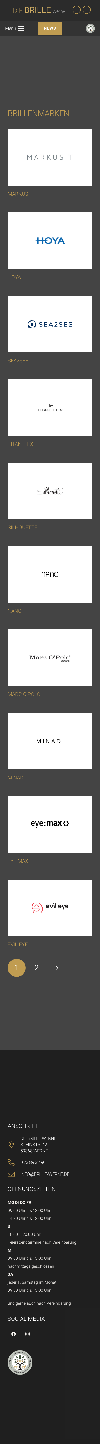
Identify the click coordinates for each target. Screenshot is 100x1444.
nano (15, 611)
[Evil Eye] (50, 908)
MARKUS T (20, 194)
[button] (14, 28)
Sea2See (18, 361)
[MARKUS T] (50, 157)
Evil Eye (18, 944)
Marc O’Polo (24, 694)
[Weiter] (57, 968)
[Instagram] (27, 1334)
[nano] (50, 574)
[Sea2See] (50, 324)
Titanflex (20, 444)
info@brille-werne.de (44, 1174)
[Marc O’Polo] (50, 657)
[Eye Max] (50, 824)
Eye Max (18, 861)
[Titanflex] (50, 407)
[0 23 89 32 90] (14, 1162)
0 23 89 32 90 (33, 1162)
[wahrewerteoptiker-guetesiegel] (90, 28)
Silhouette (22, 527)
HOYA (14, 277)
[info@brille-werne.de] (14, 1174)
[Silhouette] (50, 491)
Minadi (16, 778)
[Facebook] (13, 1334)
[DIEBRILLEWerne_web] (51, 10)
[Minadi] (50, 741)
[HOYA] (50, 240)
